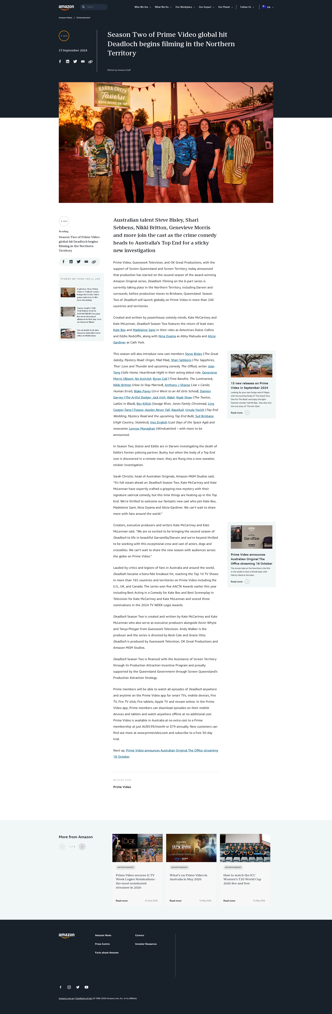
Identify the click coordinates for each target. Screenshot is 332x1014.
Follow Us (245, 6)
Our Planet (224, 6)
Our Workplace (184, 6)
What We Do (162, 6)
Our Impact (205, 6)
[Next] (82, 846)
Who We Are (141, 6)
